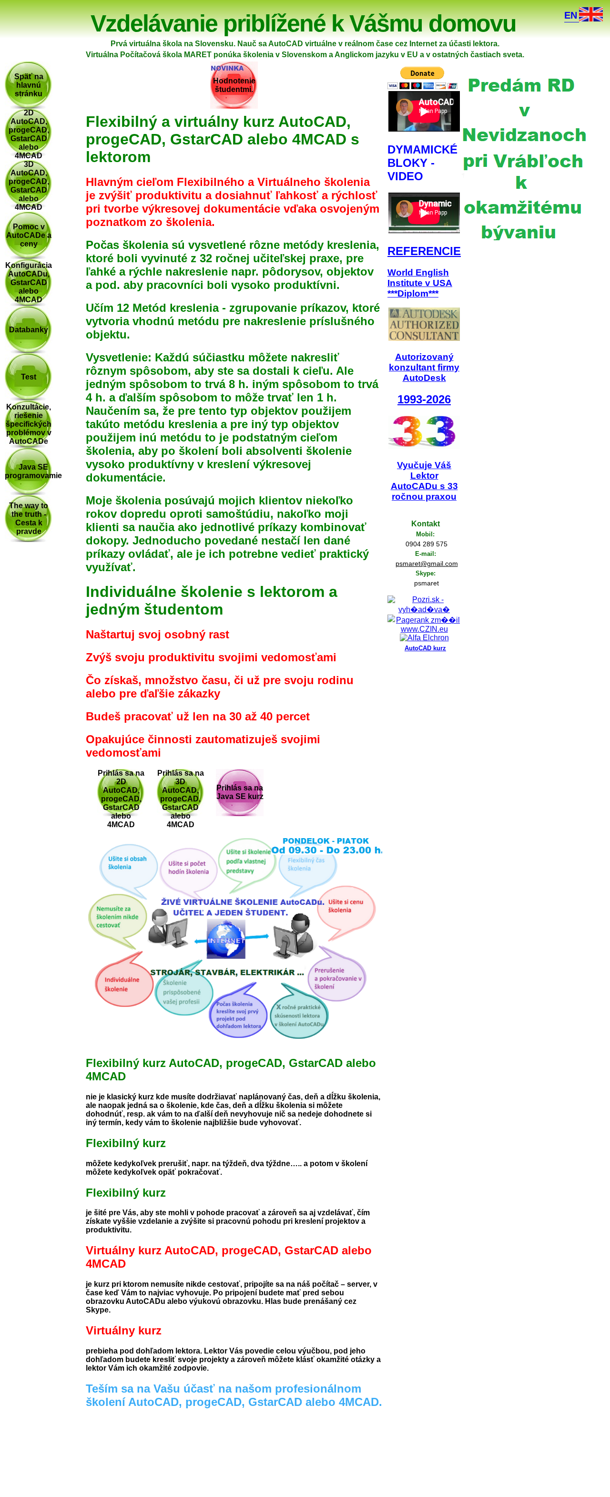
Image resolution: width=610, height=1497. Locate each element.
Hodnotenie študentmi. (234, 85)
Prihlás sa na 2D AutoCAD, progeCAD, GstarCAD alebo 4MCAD (121, 799)
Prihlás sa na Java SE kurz (240, 792)
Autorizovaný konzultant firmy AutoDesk (424, 367)
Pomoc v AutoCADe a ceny (28, 235)
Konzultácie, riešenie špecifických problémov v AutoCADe (28, 424)
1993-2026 (424, 399)
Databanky (28, 330)
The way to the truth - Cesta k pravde (28, 518)
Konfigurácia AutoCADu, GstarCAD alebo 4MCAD (28, 282)
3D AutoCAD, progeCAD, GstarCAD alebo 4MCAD (29, 185)
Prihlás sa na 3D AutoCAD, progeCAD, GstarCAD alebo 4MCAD (180, 799)
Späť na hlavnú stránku (28, 85)
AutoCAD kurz (425, 648)
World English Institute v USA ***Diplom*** (419, 282)
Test (28, 377)
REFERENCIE (424, 251)
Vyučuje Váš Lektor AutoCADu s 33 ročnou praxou (424, 481)
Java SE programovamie (33, 471)
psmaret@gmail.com (427, 563)
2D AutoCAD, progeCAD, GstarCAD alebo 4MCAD (29, 134)
